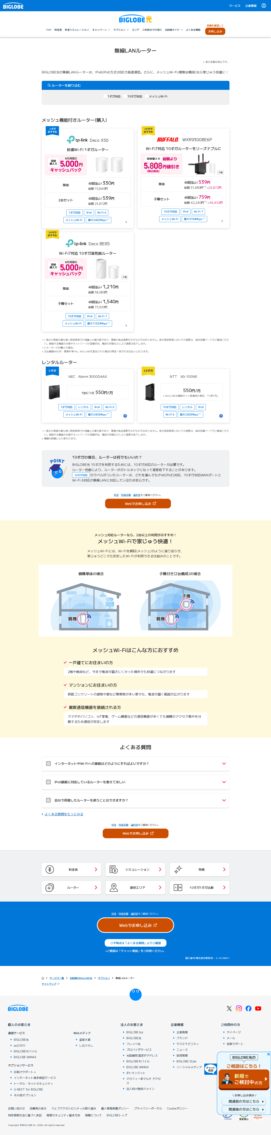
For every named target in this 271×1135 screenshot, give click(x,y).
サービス (235, 6)
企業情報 (251, 6)
